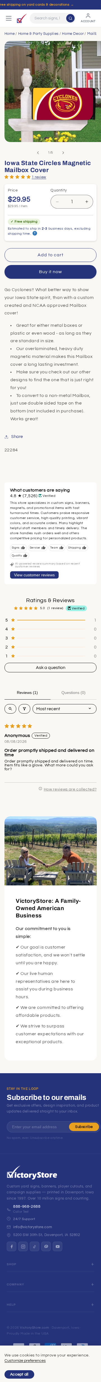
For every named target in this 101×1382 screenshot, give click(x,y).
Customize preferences (25, 1361)
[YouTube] (57, 1246)
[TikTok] (34, 1246)
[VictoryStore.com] (22, 18)
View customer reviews (34, 575)
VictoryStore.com (34, 1328)
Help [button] (11, 1304)
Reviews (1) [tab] (27, 692)
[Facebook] (11, 1246)
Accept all (19, 1374)
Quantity (58, 190)
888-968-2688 (27, 1207)
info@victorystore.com (32, 1227)
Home (9, 34)
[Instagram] (23, 1246)
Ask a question (50, 667)
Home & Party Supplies (38, 34)
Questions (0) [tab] (73, 692)
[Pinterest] (46, 1246)
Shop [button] (12, 1264)
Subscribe (84, 1127)
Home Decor (73, 34)
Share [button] (17, 437)
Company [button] (15, 1284)
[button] (17, 176)
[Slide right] (63, 153)
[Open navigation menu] (8, 18)
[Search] (70, 18)
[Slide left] (38, 153)
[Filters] (24, 709)
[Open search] (10, 709)
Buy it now (50, 271)
